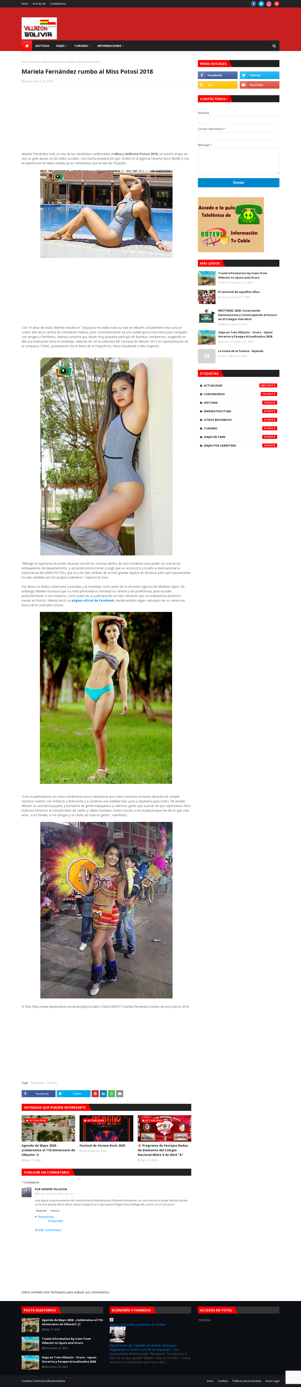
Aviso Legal (272, 1381)
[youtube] (259, 85)
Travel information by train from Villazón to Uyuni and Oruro (242, 275)
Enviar (238, 182)
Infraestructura (235, 411)
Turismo (235, 428)
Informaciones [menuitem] (109, 46)
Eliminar (55, 1210)
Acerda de (39, 3)
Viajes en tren (235, 437)
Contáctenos (58, 3)
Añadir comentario (48, 1230)
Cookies (223, 1381)
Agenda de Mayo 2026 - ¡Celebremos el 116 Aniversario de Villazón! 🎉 (48, 1150)
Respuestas (46, 1217)
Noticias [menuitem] (42, 46)
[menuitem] (27, 45)
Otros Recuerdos (235, 420)
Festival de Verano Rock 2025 (102, 1145)
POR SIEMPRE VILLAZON (51, 1189)
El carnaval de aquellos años (239, 292)
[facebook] (253, 4)
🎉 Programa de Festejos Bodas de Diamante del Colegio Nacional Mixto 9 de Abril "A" (163, 1150)
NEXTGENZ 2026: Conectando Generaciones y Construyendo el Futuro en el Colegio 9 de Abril (247, 314)
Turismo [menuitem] (81, 46)
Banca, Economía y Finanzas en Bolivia (137, 1324)
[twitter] (261, 4)
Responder (41, 1210)
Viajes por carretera (235, 445)
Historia (235, 403)
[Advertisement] (106, 120)
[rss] (218, 85)
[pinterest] (276, 4)
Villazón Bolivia (55, 1381)
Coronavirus (235, 394)
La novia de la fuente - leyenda (240, 351)
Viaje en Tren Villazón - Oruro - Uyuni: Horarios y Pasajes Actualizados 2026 (245, 334)
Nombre (203, 113)
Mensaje (205, 145)
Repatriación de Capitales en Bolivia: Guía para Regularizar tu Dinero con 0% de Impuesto (143, 1347)
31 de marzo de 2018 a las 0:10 (55, 1193)
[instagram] (269, 4)
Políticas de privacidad (246, 1381)
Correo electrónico (212, 129)
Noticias (35, 62)
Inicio (25, 3)
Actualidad (37, 1083)
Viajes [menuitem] (60, 46)
